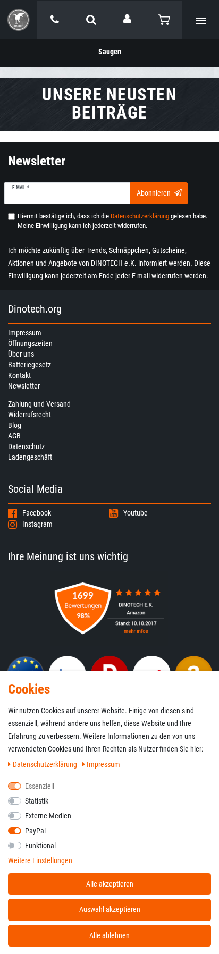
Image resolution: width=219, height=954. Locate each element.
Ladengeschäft (30, 457)
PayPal (35, 830)
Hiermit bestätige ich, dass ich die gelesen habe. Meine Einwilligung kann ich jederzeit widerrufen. (112, 221)
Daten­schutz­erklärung (46, 764)
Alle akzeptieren (109, 884)
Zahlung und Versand (39, 404)
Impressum (24, 332)
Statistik (36, 801)
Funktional (40, 845)
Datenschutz (26, 446)
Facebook (36, 513)
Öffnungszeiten (30, 343)
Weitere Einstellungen (40, 860)
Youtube (135, 513)
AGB (14, 436)
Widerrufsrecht (29, 414)
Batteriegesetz (29, 364)
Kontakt (19, 375)
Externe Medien (48, 816)
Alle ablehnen (109, 935)
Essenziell (39, 786)
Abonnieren (154, 193)
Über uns (21, 354)
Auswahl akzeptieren (109, 909)
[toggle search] (91, 19)
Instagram (37, 524)
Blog (14, 425)
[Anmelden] (127, 19)
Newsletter (24, 386)
